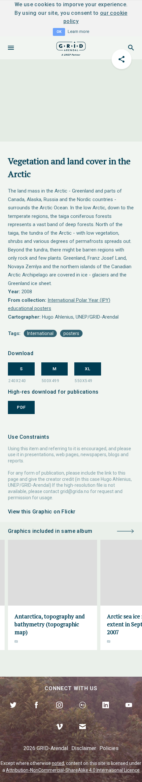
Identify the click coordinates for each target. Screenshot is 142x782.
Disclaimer (83, 748)
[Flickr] (82, 712)
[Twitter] (13, 712)
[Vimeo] (59, 734)
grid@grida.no (74, 491)
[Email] (82, 734)
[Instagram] (59, 712)
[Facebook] (36, 712)
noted (58, 763)
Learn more (78, 31)
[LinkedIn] (105, 712)
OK (58, 32)
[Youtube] (128, 712)
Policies (109, 748)
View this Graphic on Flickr (42, 511)
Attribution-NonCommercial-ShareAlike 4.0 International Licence (73, 770)
